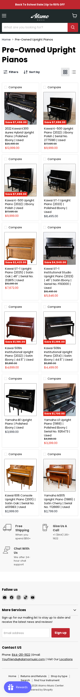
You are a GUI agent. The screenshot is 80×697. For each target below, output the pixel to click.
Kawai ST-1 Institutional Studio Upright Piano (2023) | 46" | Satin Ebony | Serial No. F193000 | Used (58, 278)
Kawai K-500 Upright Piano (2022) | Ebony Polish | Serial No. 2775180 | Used (58, 134)
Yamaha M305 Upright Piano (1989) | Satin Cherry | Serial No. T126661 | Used (59, 501)
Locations (66, 659)
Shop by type (59, 676)
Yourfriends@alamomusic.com (23, 659)
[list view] (74, 72)
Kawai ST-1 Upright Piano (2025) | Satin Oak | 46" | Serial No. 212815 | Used (19, 274)
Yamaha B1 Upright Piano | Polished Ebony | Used (18, 424)
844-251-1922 (21, 655)
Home (6, 39)
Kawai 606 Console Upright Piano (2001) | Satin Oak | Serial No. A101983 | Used (20, 501)
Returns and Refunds (34, 676)
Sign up (61, 632)
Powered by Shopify (40, 690)
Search (25, 680)
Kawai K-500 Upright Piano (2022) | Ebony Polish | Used (19, 204)
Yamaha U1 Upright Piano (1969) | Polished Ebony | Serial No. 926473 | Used (57, 427)
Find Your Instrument (46, 680)
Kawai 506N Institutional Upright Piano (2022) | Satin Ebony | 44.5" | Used (19, 354)
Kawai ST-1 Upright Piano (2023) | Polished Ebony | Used (57, 206)
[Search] (73, 27)
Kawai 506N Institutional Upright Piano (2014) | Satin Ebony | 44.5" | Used (58, 354)
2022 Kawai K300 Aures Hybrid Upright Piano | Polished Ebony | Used (19, 134)
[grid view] (65, 72)
